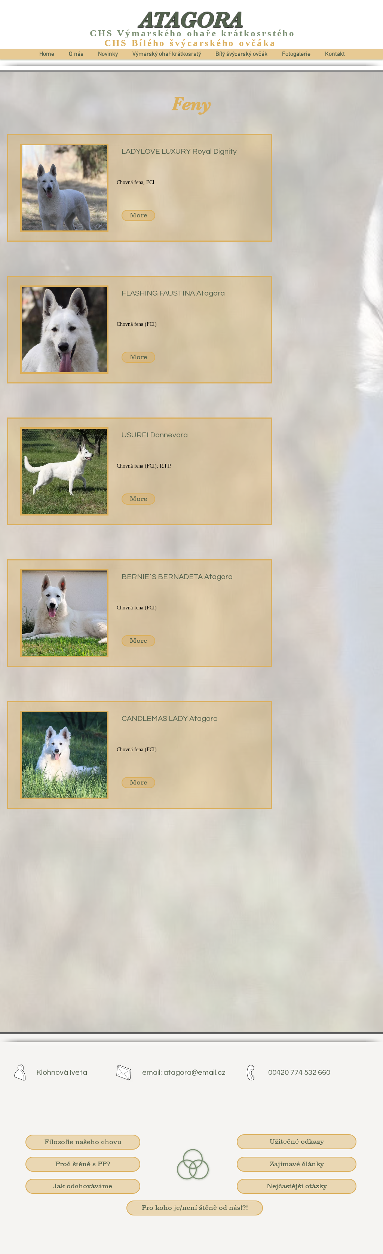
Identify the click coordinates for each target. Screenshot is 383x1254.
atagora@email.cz (194, 1072)
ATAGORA (191, 19)
